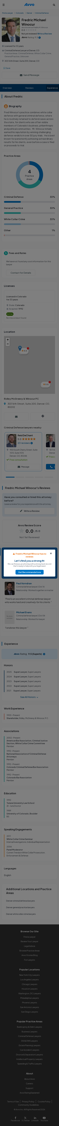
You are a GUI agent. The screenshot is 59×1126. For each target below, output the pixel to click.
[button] (30, 572)
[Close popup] (51, 553)
